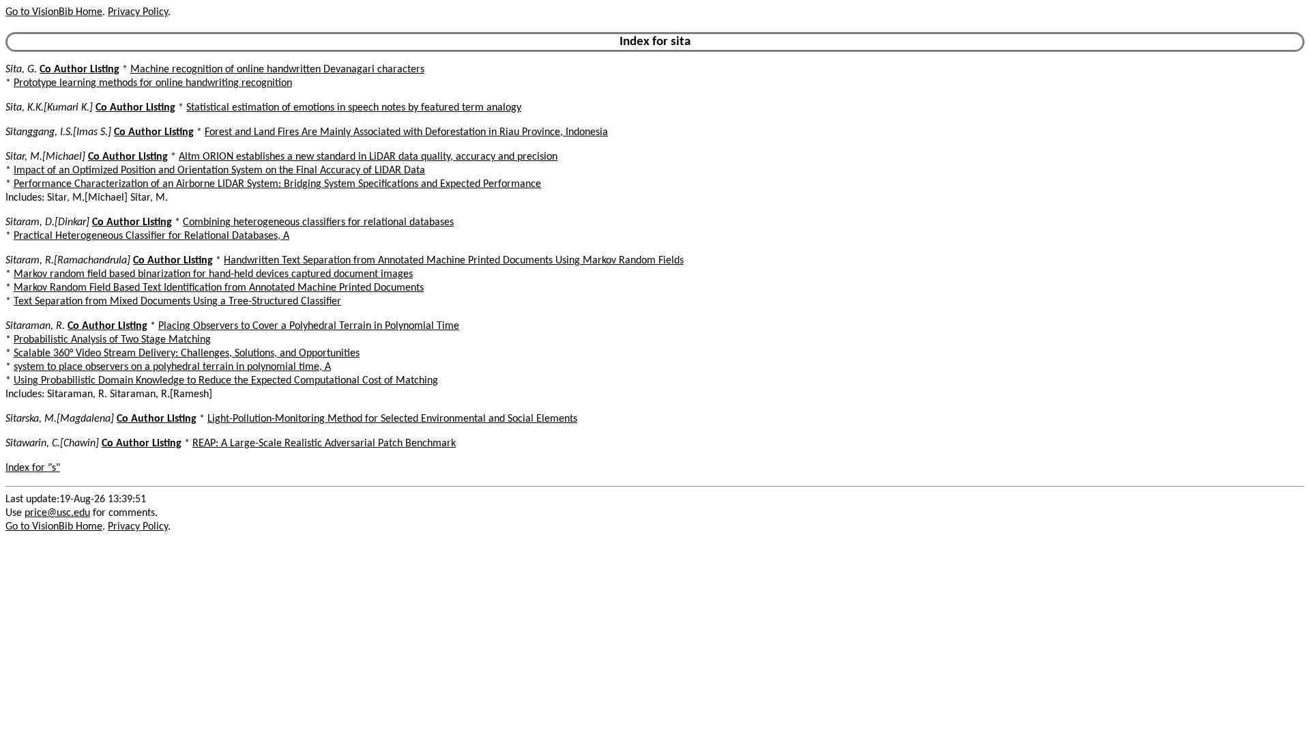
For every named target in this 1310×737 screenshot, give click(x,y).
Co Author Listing (79, 69)
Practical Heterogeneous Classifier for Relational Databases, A (151, 236)
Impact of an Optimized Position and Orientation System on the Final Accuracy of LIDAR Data (219, 170)
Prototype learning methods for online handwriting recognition (153, 83)
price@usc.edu (57, 513)
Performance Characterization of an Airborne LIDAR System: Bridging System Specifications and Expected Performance (277, 184)
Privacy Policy (138, 12)
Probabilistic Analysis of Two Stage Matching (112, 339)
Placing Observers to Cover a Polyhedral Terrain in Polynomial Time (308, 326)
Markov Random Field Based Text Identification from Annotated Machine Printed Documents (219, 288)
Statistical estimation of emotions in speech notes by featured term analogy (353, 107)
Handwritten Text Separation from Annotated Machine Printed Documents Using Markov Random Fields (454, 260)
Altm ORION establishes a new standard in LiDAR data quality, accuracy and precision (368, 156)
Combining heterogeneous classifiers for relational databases (318, 222)
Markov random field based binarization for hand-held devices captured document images (213, 274)
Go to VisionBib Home (53, 12)
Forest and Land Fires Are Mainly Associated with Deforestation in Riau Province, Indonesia (406, 132)
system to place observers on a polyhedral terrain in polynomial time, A (172, 367)
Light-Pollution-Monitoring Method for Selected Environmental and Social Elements (392, 419)
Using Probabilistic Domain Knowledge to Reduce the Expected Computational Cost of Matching (226, 380)
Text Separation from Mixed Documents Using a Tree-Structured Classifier (177, 301)
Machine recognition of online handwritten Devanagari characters (277, 69)
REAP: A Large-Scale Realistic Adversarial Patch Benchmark (324, 443)
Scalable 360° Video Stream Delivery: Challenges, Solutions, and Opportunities (187, 353)
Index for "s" (32, 468)
